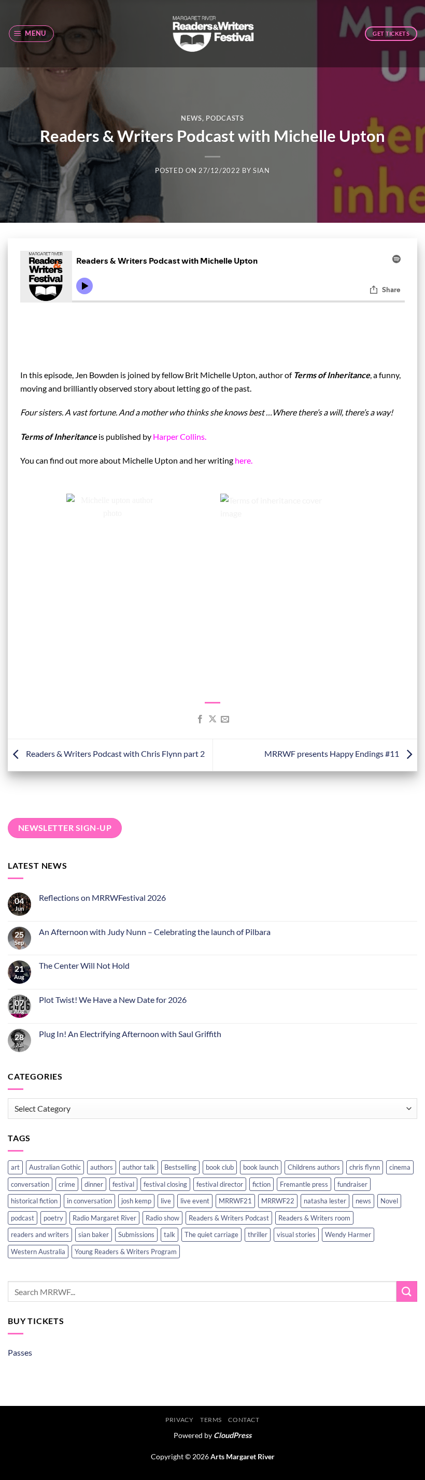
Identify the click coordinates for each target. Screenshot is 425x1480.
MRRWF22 (277, 1201)
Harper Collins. (179, 436)
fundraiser (352, 1184)
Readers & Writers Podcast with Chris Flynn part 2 (114, 754)
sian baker (93, 1234)
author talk (138, 1167)
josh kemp (136, 1201)
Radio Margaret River (104, 1218)
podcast (22, 1218)
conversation (30, 1184)
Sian (261, 170)
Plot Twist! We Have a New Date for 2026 (113, 999)
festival (123, 1184)
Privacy (179, 1420)
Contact (243, 1420)
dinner (93, 1184)
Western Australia (38, 1251)
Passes (20, 1352)
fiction (261, 1184)
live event (194, 1201)
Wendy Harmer (348, 1234)
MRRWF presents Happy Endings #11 (332, 754)
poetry (53, 1218)
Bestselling (180, 1167)
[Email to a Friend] (225, 719)
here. (243, 460)
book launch (260, 1167)
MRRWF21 (235, 1201)
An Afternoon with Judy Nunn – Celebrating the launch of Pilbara (155, 932)
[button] (31, 33)
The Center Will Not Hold (84, 965)
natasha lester (325, 1201)
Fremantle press (304, 1184)
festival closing (165, 1184)
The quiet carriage (211, 1234)
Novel (389, 1201)
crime (67, 1184)
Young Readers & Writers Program (126, 1251)
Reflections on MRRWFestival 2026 (102, 897)
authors (101, 1167)
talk (169, 1234)
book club (220, 1167)
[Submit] (406, 1291)
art (15, 1167)
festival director (219, 1184)
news (363, 1201)
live (166, 1201)
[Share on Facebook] (199, 719)
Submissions (136, 1234)
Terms (211, 1420)
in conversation (89, 1201)
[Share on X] (212, 719)
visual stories (296, 1234)
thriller (257, 1234)
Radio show (162, 1218)
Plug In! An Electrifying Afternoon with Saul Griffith (130, 1034)
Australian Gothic (55, 1167)
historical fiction (34, 1201)
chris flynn (364, 1167)
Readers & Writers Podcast (229, 1218)
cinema (399, 1167)
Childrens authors (314, 1167)
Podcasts (225, 118)
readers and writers (40, 1234)
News (191, 118)
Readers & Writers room (314, 1218)
